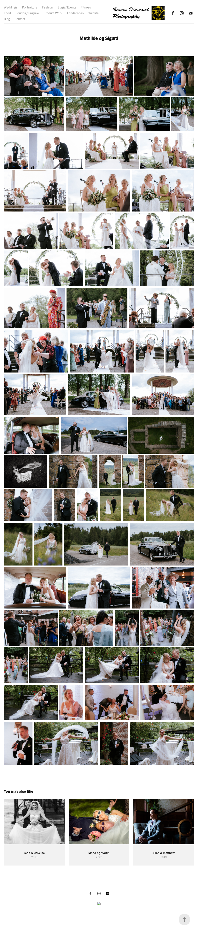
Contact (20, 19)
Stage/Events (67, 7)
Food (7, 13)
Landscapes (75, 13)
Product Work (53, 13)
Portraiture (29, 7)
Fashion (47, 7)
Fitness (86, 7)
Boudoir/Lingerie (27, 13)
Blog (7, 19)
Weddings (10, 7)
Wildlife (93, 13)
